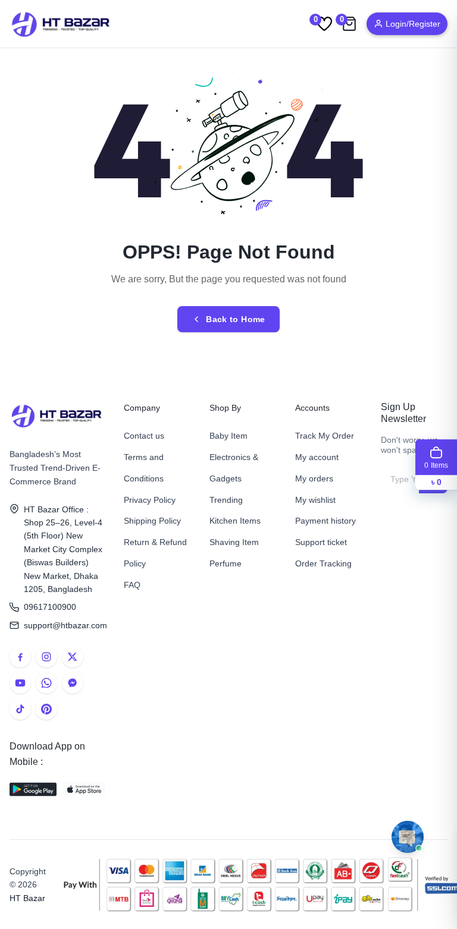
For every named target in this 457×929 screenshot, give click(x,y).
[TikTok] (20, 709)
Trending (226, 500)
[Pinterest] (46, 709)
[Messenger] (72, 683)
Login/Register (413, 24)
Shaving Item (234, 542)
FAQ (132, 585)
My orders (314, 478)
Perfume (225, 563)
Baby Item (228, 435)
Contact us (144, 435)
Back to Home (235, 319)
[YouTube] (20, 683)
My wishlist (315, 500)
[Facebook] (20, 656)
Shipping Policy (152, 520)
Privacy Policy (150, 500)
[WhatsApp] (46, 683)
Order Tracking (323, 563)
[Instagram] (46, 656)
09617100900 (50, 607)
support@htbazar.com (64, 625)
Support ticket (321, 542)
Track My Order (324, 435)
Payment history (325, 520)
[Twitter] (72, 656)
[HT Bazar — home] (61, 24)
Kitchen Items (235, 520)
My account (317, 457)
